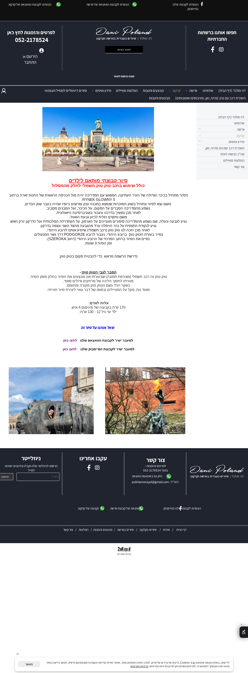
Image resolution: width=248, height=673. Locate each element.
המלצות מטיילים (127, 90)
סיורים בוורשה (125, 529)
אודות (166, 529)
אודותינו (208, 90)
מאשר (29, 664)
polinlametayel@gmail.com (150, 482)
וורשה (193, 90)
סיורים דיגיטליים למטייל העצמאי (66, 90)
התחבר (30, 62)
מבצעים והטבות (153, 90)
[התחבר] (4, 90)
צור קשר (239, 166)
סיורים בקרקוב (148, 529)
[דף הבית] (217, 472)
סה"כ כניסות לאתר (232, 154)
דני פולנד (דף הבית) (232, 90)
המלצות (83, 529)
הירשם (32, 56)
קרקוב (176, 90)
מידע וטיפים (103, 90)
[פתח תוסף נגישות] (244, 632)
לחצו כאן (70, 340)
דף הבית (181, 529)
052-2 (147, 470)
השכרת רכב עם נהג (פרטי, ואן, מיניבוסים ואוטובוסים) (210, 97)
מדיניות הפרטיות (139, 666)
